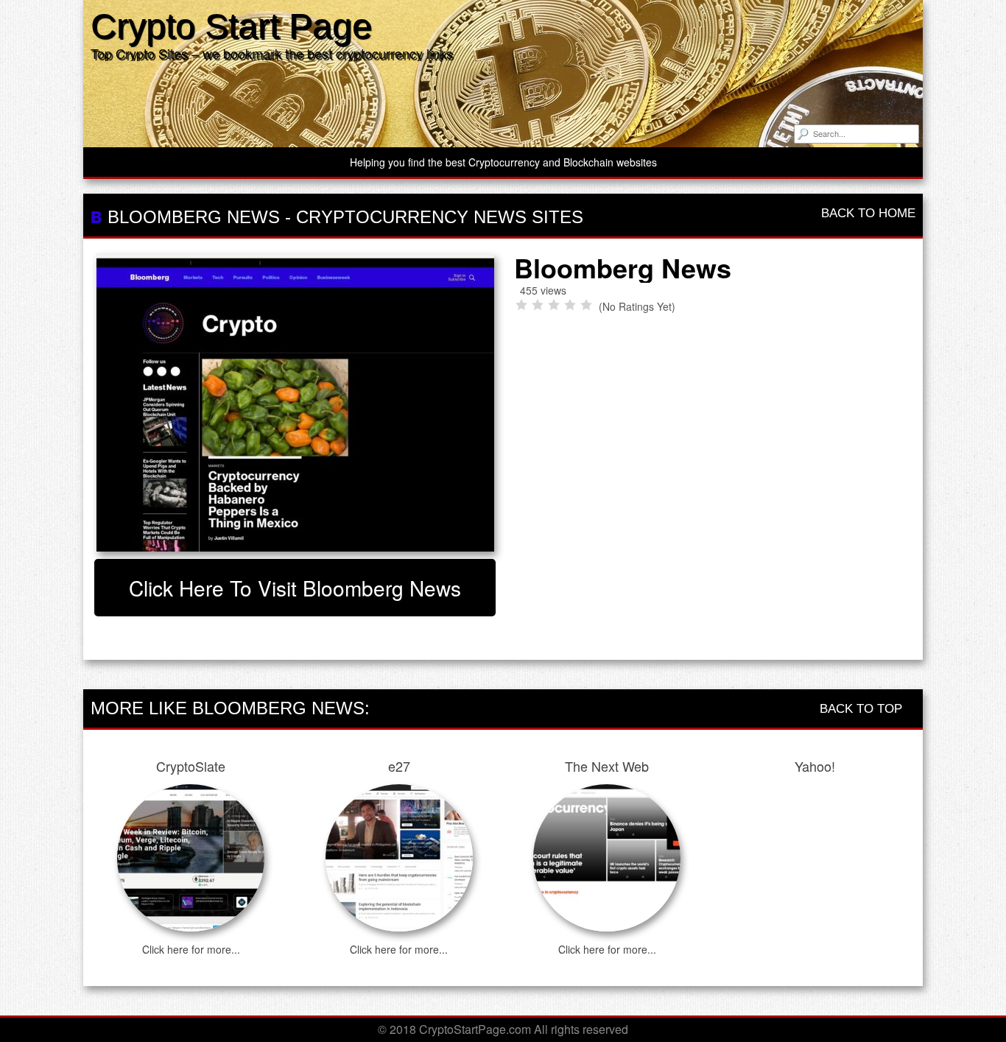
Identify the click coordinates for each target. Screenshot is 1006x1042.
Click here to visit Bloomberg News (295, 587)
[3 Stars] (553, 305)
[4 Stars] (570, 305)
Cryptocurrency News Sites (439, 217)
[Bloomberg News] (295, 402)
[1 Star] (521, 305)
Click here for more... (191, 949)
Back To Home (866, 213)
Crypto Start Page (231, 26)
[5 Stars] (586, 305)
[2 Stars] (537, 305)
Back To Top (863, 709)
